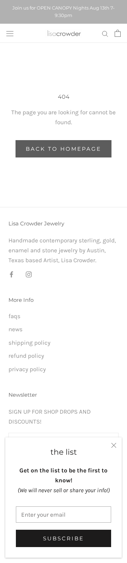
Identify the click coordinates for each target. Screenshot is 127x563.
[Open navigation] (9, 33)
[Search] (105, 33)
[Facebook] (11, 274)
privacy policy (27, 369)
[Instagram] (29, 274)
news (15, 329)
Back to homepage (63, 148)
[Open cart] (118, 33)
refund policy (26, 355)
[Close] (113, 445)
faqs (14, 316)
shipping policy (29, 342)
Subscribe (63, 538)
